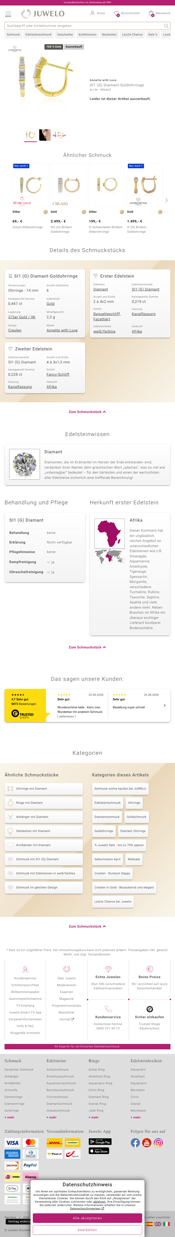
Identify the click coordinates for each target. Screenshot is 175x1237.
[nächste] (166, 200)
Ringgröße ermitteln (25, 1033)
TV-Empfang (25, 1006)
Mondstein (139, 1111)
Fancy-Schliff (58, 374)
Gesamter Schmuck (19, 1070)
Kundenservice (25, 978)
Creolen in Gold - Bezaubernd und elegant (124, 887)
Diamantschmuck (107, 817)
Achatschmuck (58, 1070)
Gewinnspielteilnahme (25, 999)
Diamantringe (15, 1104)
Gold (51, 303)
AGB (26, 1218)
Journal (64, 1019)
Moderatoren (66, 985)
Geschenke (65, 35)
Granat (136, 1104)
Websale (134, 859)
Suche (166, 26)
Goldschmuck (137, 817)
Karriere (10, 1218)
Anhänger (12, 1076)
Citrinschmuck (57, 1097)
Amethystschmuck (60, 1076)
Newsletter (67, 1012)
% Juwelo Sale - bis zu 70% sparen (119, 845)
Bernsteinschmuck (60, 1090)
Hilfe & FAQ (25, 1026)
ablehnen (99, 1202)
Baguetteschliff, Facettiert (107, 316)
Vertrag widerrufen (22, 1221)
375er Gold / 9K (22, 317)
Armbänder (13, 1083)
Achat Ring (97, 1070)
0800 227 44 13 (108, 1028)
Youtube (146, 1142)
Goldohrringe (104, 831)
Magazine (66, 999)
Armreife (11, 1090)
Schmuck (13, 35)
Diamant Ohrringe (133, 831)
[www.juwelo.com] (157, 1224)
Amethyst (138, 1076)
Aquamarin (139, 1083)
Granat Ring (97, 1104)
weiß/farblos (104, 331)
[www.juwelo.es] (149, 1224)
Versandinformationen (25, 1019)
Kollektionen (87, 35)
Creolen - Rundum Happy (112, 873)
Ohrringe (134, 803)
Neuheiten (109, 35)
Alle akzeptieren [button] (87, 1218)
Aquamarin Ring (100, 1083)
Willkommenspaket (25, 992)
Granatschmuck (58, 1111)
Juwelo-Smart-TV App (25, 1012)
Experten (66, 992)
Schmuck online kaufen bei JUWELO (120, 789)
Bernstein (138, 1090)
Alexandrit (138, 1070)
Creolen (15, 330)
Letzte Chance (132, 35)
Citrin (135, 1097)
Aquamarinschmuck (61, 1083)
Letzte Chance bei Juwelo (113, 902)
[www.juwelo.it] (166, 1224)
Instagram (158, 1142)
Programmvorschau (66, 1006)
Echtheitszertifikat (25, 985)
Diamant (100, 289)
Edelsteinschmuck (38, 35)
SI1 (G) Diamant (146, 289)
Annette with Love (62, 330)
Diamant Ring (99, 1097)
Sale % (153, 35)
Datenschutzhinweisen (85, 1209)
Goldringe (12, 1111)
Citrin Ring (96, 1090)
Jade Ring (96, 1111)
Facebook (135, 1142)
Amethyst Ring (99, 1076)
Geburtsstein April (108, 859)
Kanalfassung (144, 314)
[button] (8, 13)
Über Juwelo (66, 978)
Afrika (137, 331)
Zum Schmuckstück (85, 412)
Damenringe (14, 1097)
